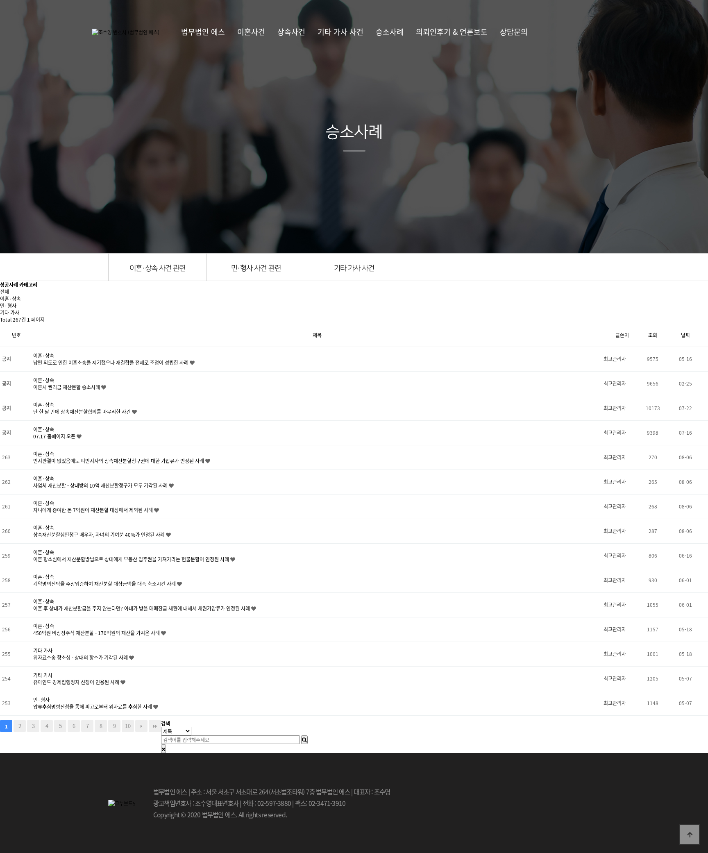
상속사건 (291, 31)
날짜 (685, 334)
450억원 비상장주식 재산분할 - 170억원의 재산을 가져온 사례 (97, 632)
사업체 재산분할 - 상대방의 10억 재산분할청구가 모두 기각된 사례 (101, 485)
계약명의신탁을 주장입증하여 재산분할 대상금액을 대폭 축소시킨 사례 (105, 583)
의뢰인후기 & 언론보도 (452, 31)
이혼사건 (251, 31)
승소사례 (390, 31)
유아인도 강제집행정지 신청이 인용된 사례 (76, 681)
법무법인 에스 (203, 31)
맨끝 (155, 726)
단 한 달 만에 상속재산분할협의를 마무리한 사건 (82, 411)
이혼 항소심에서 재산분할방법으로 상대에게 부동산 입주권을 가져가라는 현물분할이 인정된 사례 (131, 559)
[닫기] (163, 748)
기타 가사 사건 (340, 31)
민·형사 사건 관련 (256, 268)
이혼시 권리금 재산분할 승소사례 (67, 386)
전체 (4, 291)
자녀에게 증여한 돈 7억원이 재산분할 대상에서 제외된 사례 (93, 509)
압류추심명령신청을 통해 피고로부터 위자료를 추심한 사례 (93, 706)
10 (128, 726)
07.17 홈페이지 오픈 (55, 436)
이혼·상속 (10, 298)
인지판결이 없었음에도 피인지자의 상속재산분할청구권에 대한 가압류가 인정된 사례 (119, 460)
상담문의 (514, 31)
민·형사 (8, 305)
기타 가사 (9, 312)
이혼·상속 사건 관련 (157, 268)
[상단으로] (689, 834)
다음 (141, 726)
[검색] (304, 739)
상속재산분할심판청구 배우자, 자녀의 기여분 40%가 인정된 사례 (99, 534)
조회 (652, 334)
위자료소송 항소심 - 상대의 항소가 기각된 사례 (81, 657)
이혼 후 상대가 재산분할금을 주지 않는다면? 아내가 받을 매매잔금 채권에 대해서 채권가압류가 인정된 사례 (142, 608)
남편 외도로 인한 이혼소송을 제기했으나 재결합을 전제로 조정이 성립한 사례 (111, 362)
